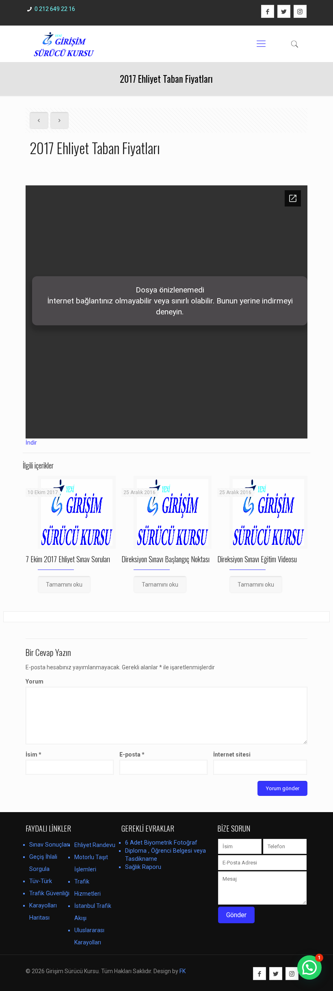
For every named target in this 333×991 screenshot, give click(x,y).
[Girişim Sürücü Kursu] (64, 44)
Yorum (34, 681)
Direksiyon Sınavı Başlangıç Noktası (165, 559)
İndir (31, 442)
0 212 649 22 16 (55, 9)
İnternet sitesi (232, 754)
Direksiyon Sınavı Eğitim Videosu (257, 559)
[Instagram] (300, 11)
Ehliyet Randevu (94, 845)
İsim (33, 754)
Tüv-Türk (40, 881)
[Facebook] (267, 11)
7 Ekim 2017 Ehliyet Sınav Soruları (68, 559)
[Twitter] (283, 11)
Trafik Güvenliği (49, 893)
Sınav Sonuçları (49, 844)
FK (182, 971)
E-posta (132, 754)
